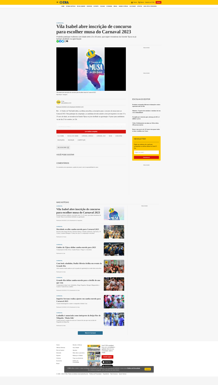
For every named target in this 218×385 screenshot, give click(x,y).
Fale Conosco (114, 374)
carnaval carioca (87, 136)
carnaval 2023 (101, 136)
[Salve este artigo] (65, 42)
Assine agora (107, 357)
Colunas (102, 6)
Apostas (139, 6)
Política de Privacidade (76, 361)
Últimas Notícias (70, 6)
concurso (118, 136)
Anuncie (86, 374)
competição (81, 140)
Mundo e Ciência (123, 6)
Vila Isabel (60, 136)
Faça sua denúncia (78, 358)
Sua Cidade (132, 6)
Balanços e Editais (78, 355)
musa (110, 136)
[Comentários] (67, 42)
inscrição (71, 140)
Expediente (106, 374)
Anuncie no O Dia (149, 2)
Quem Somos (122, 374)
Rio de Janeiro (81, 6)
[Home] (64, 3)
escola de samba (72, 136)
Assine (158, 2)
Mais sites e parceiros (150, 6)
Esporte (96, 6)
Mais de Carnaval (90, 333)
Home (62, 6)
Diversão (89, 6)
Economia (109, 6)
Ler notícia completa (91, 131)
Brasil (115, 6)
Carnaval (60, 23)
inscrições (61, 140)
